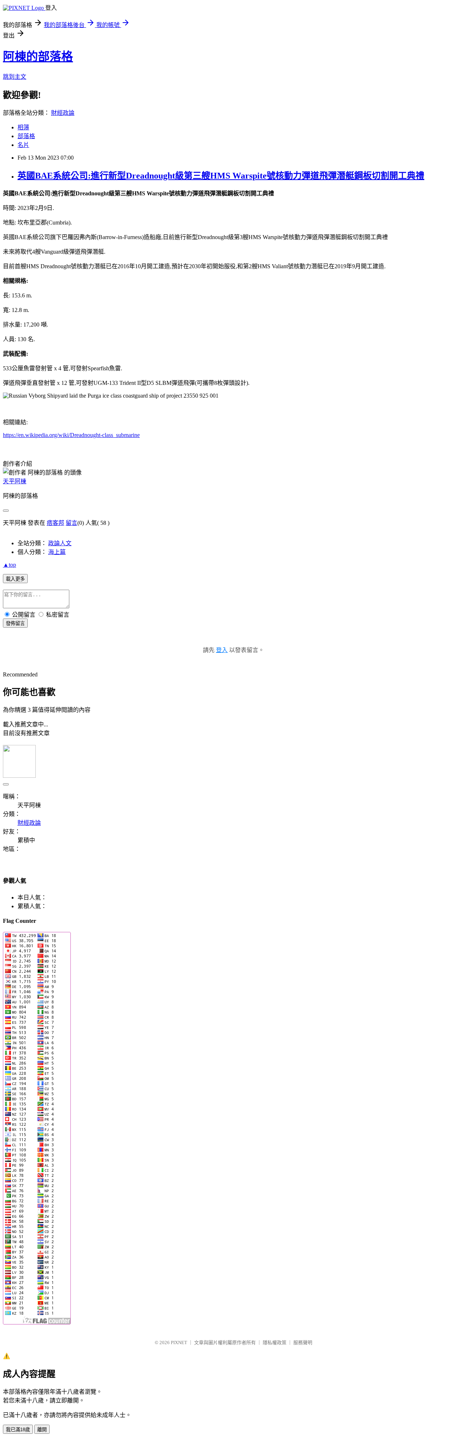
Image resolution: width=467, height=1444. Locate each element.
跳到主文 (14, 77)
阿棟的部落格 (38, 56)
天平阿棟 (14, 481)
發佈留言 (15, 623)
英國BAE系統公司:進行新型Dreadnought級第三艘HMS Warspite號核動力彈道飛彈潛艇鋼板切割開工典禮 (221, 175)
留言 (71, 523)
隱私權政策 (274, 1342)
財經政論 (62, 113)
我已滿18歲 (18, 1429)
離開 (42, 1429)
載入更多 (15, 579)
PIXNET (179, 1342)
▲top (9, 565)
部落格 (26, 136)
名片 (23, 145)
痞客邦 (55, 523)
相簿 (23, 127)
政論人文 (60, 543)
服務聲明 (302, 1342)
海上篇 (57, 552)
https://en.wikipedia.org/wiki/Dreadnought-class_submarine (71, 435)
